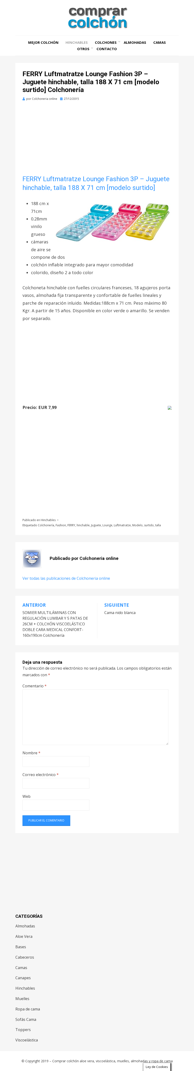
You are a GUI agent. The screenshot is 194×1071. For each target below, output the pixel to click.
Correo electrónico (40, 774)
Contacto (107, 48)
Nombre (31, 752)
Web (26, 796)
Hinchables (77, 42)
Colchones (106, 42)
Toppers (23, 1029)
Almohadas (135, 42)
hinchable (83, 525)
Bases (20, 946)
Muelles (22, 998)
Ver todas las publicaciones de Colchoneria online (66, 578)
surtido (149, 525)
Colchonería (46, 525)
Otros (83, 48)
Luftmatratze (122, 525)
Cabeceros (24, 957)
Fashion (61, 525)
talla (158, 525)
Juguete (96, 525)
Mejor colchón (43, 42)
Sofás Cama (25, 1019)
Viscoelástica (26, 1040)
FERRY (71, 525)
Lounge (107, 525)
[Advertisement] (97, 140)
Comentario (34, 686)
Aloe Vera (23, 936)
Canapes (23, 977)
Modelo (137, 525)
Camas (159, 42)
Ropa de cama (27, 1009)
